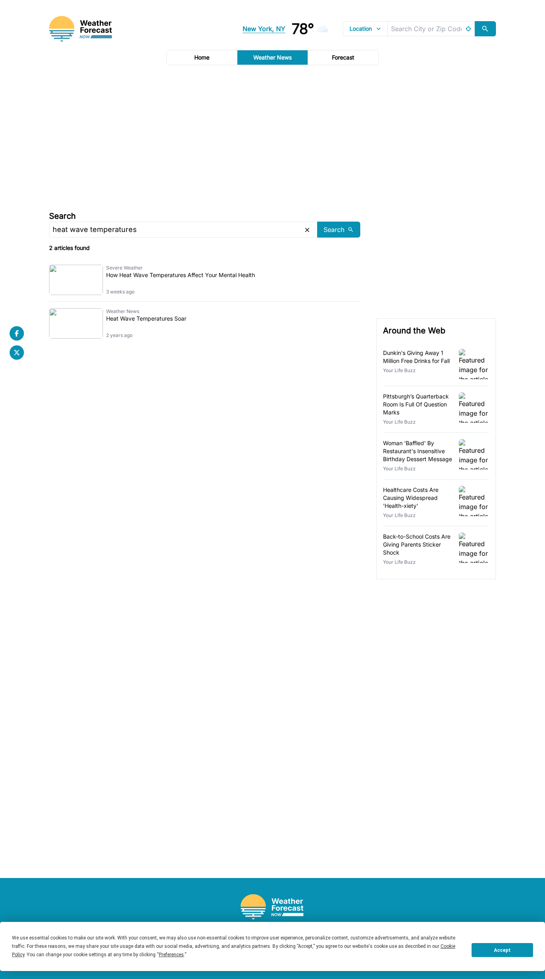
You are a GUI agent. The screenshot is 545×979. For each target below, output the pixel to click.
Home (201, 57)
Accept (502, 950)
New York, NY (264, 29)
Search (62, 216)
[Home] (272, 907)
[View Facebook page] (17, 333)
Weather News (272, 57)
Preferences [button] (171, 954)
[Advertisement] (272, 137)
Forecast (343, 57)
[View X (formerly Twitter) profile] (17, 352)
